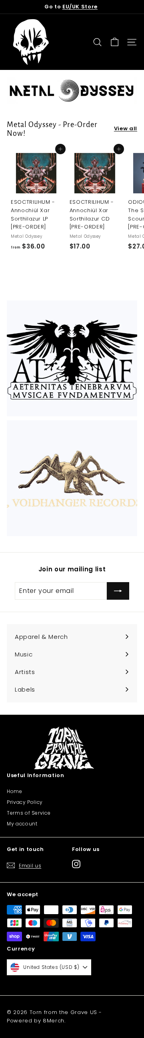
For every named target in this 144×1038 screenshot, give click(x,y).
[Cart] (114, 42)
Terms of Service (28, 812)
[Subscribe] (118, 591)
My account (22, 823)
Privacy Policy (25, 802)
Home (14, 791)
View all (125, 128)
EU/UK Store (80, 6)
